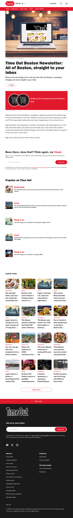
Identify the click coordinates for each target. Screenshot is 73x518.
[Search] (61, 3)
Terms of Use (34, 167)
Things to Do (14, 9)
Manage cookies (11, 497)
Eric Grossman (44, 99)
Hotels (31, 9)
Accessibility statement (13, 484)
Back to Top (38, 401)
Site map (8, 505)
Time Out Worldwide (45, 468)
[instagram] (17, 445)
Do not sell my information (14, 477)
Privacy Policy (44, 167)
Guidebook (42, 472)
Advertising (42, 457)
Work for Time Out (11, 467)
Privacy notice (10, 474)
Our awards (9, 463)
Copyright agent (11, 490)
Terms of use (10, 487)
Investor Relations (11, 460)
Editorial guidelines (12, 470)
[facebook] (7, 445)
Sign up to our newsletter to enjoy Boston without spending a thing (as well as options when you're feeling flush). (34, 156)
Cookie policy (10, 480)
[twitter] (12, 445)
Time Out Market (39, 9)
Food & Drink (23, 9)
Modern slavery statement (14, 494)
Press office (9, 457)
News (7, 9)
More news (36, 390)
